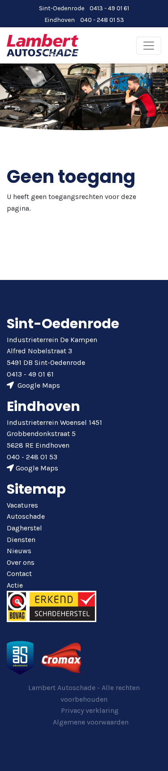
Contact (19, 573)
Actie (15, 585)
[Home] (42, 44)
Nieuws (19, 550)
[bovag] (51, 606)
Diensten (21, 539)
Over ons (20, 562)
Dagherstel (24, 528)
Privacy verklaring (90, 710)
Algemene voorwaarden (91, 722)
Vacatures (22, 505)
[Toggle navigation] (148, 46)
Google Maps (38, 385)
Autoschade (26, 516)
